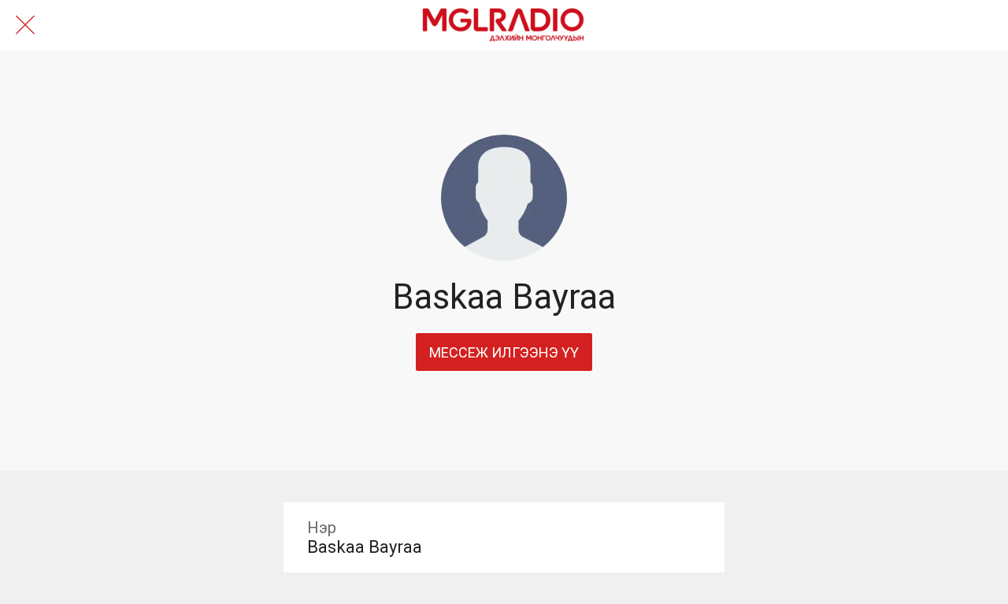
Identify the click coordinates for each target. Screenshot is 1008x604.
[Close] (25, 25)
